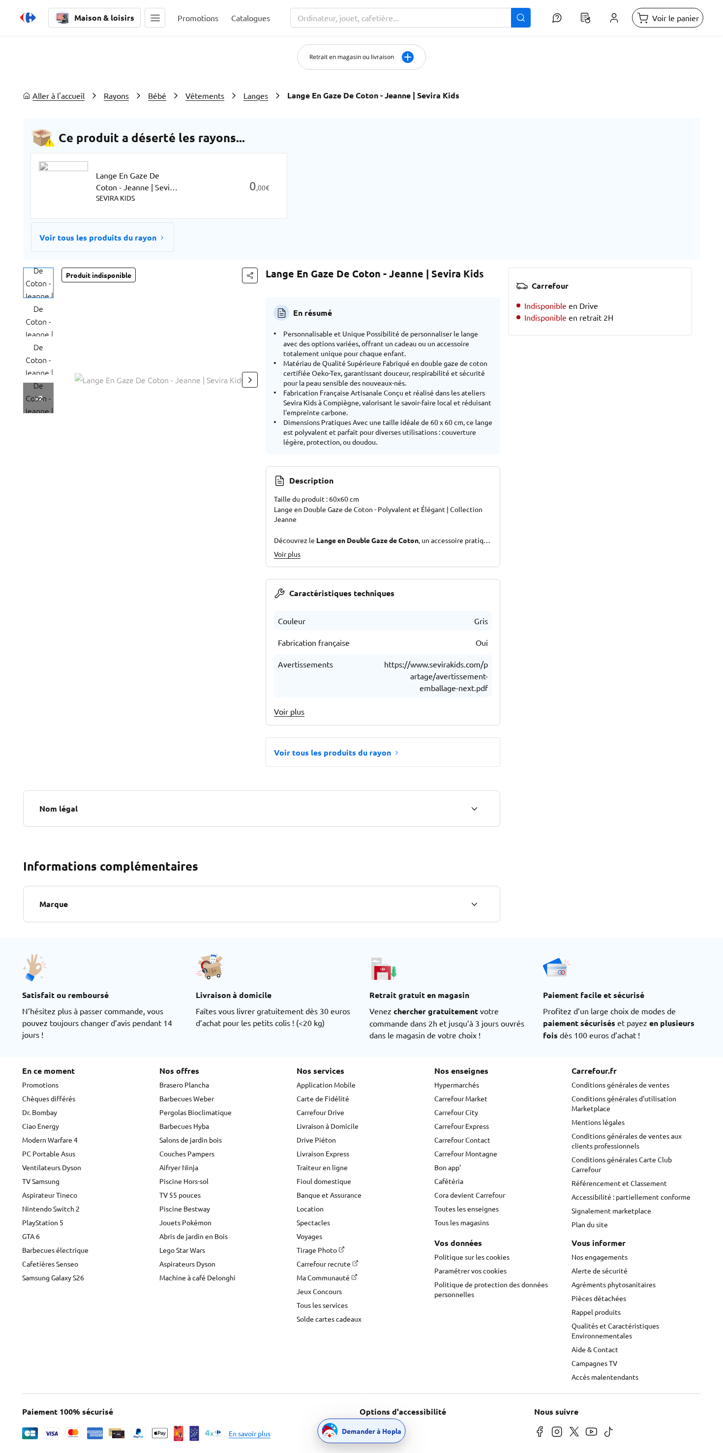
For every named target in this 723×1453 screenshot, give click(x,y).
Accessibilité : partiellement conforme (631, 1196)
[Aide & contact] (556, 18)
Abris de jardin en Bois (193, 1236)
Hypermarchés (456, 1084)
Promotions (40, 1084)
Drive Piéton (316, 1139)
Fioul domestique (324, 1181)
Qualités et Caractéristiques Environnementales (615, 1330)
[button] (155, 18)
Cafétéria (448, 1181)
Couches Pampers (186, 1153)
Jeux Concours (319, 1291)
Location (310, 1208)
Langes (255, 95)
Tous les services (322, 1305)
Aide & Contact (595, 1349)
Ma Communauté (324, 1277)
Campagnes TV (594, 1363)
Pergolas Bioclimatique (195, 1112)
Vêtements (204, 95)
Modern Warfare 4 (50, 1139)
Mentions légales (598, 1122)
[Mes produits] (585, 18)
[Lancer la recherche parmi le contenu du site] (521, 17)
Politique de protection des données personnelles (491, 1289)
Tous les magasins (461, 1222)
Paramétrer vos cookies (470, 1270)
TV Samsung (41, 1181)
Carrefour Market (460, 1098)
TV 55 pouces (180, 1194)
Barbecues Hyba (184, 1125)
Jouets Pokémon (185, 1222)
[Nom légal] (474, 808)
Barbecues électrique (55, 1249)
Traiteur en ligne (322, 1167)
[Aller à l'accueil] (28, 18)
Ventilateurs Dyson (51, 1167)
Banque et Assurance (329, 1194)
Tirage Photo (317, 1249)
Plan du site (590, 1224)
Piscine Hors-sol (184, 1181)
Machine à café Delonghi (197, 1277)
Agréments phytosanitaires (614, 1284)
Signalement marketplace (611, 1210)
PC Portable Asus (48, 1153)
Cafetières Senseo (50, 1263)
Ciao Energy (40, 1125)
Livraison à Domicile (328, 1125)
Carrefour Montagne (465, 1153)
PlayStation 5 (42, 1222)
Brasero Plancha (184, 1084)
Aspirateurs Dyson (187, 1263)
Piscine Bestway (184, 1208)
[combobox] (410, 18)
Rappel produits (596, 1311)
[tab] (38, 283)
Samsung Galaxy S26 (53, 1277)
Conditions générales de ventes (620, 1084)
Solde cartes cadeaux (329, 1318)
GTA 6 (31, 1236)
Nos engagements (600, 1256)
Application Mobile (326, 1084)
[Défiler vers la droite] (250, 380)
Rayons (116, 95)
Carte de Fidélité (323, 1098)
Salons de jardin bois (190, 1139)
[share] (250, 275)
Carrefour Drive (320, 1112)
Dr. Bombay (39, 1112)
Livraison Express (323, 1153)
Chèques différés (48, 1098)
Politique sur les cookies (472, 1256)
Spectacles (313, 1222)
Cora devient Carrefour (469, 1194)
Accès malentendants (605, 1376)
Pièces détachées (599, 1298)
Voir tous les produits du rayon (97, 237)
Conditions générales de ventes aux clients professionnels (627, 1140)
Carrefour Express (461, 1125)
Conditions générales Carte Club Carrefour (622, 1164)
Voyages (309, 1236)
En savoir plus (250, 1433)
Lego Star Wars (182, 1249)
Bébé (157, 95)
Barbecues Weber (186, 1098)
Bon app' (447, 1167)
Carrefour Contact (462, 1139)
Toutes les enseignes (466, 1208)
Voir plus (287, 553)
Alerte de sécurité (600, 1270)
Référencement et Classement (619, 1183)
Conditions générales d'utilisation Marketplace (624, 1103)
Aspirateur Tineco (49, 1194)
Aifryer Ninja (178, 1167)
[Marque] (474, 904)
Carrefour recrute (324, 1263)
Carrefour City (456, 1112)
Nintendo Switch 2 (51, 1208)
